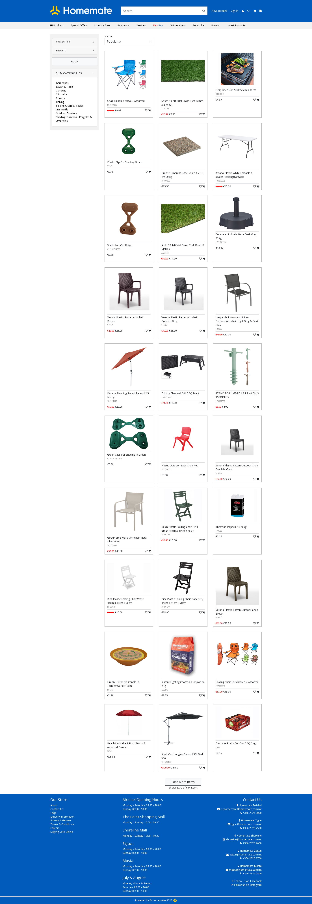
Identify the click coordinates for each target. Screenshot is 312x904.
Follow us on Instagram (248, 884)
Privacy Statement (61, 820)
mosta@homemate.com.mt (245, 869)
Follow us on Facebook (248, 881)
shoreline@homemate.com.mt (244, 839)
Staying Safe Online (61, 831)
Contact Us (56, 809)
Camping (61, 90)
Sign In (234, 10)
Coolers (60, 98)
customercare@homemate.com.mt (241, 809)
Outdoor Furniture (66, 113)
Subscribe (198, 25)
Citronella (61, 94)
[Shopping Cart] (254, 10)
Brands (215, 25)
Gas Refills (62, 109)
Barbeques (62, 83)
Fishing (60, 102)
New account (219, 10)
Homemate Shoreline (249, 835)
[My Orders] (259, 10)
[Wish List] (247, 10)
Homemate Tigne (251, 820)
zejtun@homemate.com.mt (245, 854)
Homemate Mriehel (250, 805)
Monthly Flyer (102, 25)
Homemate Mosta (250, 866)
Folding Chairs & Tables (70, 105)
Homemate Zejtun (250, 850)
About (53, 805)
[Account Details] (241, 10)
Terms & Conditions (62, 824)
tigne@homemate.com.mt (246, 824)
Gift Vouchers (178, 25)
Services (141, 25)
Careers (54, 828)
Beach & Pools (64, 86)
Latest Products (236, 25)
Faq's (53, 813)
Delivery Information (62, 816)
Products (58, 25)
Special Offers (79, 25)
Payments (123, 25)
